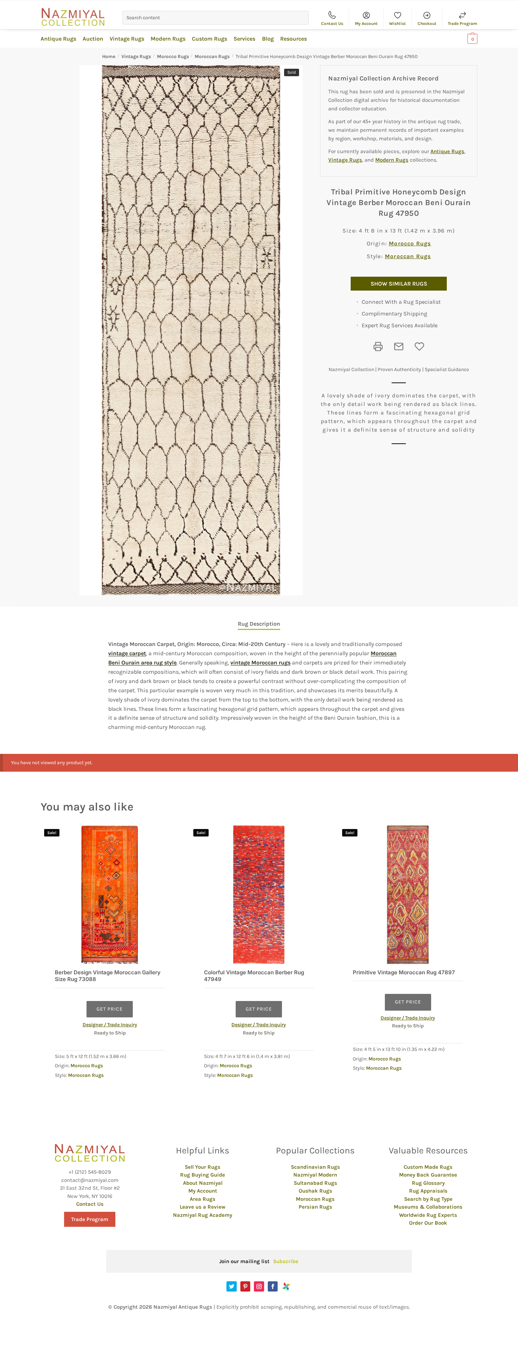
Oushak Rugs (315, 1191)
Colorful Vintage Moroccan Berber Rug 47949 (254, 976)
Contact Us (332, 23)
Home (108, 56)
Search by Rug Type (428, 1199)
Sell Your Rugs (202, 1167)
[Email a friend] (399, 346)
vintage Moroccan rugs (260, 662)
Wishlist (397, 23)
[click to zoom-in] (191, 330)
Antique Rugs (447, 151)
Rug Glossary (428, 1183)
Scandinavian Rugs (315, 1167)
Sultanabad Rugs (315, 1183)
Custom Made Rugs (428, 1167)
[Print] (378, 346)
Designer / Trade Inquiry (110, 1025)
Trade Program (462, 23)
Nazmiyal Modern (315, 1175)
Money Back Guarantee (428, 1175)
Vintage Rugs (136, 56)
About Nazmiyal (203, 1183)
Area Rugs (202, 1199)
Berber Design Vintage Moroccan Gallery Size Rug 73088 (108, 976)
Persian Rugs (315, 1207)
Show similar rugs (399, 283)
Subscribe (285, 1261)
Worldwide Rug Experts (428, 1215)
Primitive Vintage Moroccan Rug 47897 (404, 972)
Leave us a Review (202, 1207)
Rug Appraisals (428, 1191)
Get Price (109, 1009)
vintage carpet (127, 653)
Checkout (427, 23)
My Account (366, 23)
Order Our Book (428, 1223)
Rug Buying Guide (202, 1175)
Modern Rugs (391, 160)
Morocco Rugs (173, 56)
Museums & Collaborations (428, 1207)
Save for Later (419, 346)
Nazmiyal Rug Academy (202, 1215)
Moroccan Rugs (212, 56)
